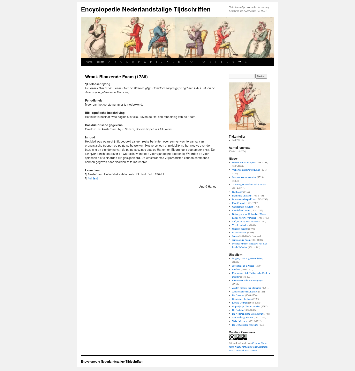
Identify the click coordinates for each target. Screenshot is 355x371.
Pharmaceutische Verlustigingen (247, 280)
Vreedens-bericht (240, 225)
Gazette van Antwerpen (243, 162)
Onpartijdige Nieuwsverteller (246, 306)
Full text (93, 178)
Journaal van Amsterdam (244, 177)
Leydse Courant (240, 302)
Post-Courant (238, 202)
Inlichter (236, 269)
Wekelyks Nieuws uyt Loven (246, 169)
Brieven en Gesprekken (243, 199)
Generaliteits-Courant (242, 206)
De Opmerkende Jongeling (245, 324)
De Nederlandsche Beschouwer (247, 313)
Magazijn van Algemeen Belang (247, 258)
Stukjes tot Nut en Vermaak (245, 221)
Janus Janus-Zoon (241, 239)
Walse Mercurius (240, 321)
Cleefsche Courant (241, 210)
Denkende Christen (241, 195)
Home (88, 62)
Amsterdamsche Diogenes (245, 291)
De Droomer (238, 295)
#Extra (100, 62)
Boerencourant (239, 232)
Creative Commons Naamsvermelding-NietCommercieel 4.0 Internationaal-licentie (248, 346)
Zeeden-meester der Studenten (246, 287)
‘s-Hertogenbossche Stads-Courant (249, 184)
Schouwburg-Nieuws (242, 317)
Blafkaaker (237, 191)
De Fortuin (237, 310)
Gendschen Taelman (242, 298)
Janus (235, 236)
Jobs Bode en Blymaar (243, 265)
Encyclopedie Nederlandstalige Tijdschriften (146, 9)
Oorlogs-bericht (240, 228)
